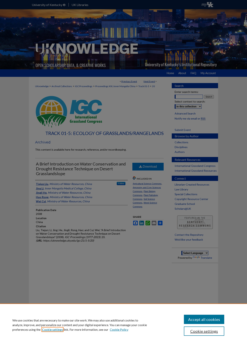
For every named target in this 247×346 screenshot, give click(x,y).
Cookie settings (52, 329)
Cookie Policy (119, 329)
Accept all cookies (204, 319)
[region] (123, 325)
